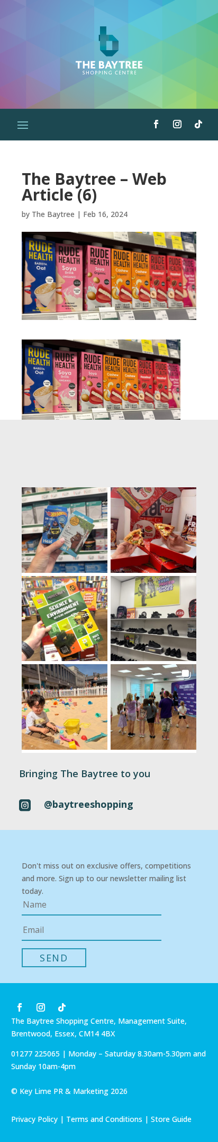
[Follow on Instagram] (177, 124)
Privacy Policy (34, 1119)
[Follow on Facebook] (156, 124)
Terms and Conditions (104, 1119)
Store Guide (171, 1119)
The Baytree (53, 214)
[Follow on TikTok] (198, 124)
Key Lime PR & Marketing (65, 1091)
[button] (64, 530)
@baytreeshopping (88, 804)
